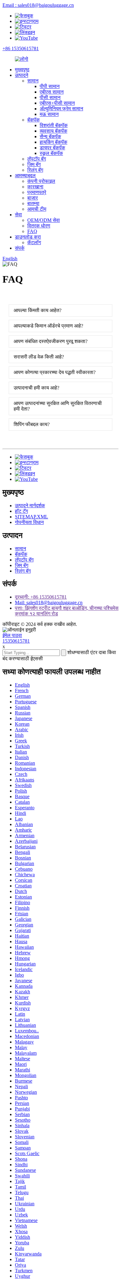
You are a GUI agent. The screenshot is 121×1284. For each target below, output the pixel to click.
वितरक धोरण (38, 225)
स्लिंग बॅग (35, 170)
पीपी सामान (50, 86)
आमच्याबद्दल (25, 175)
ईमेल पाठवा (12, 635)
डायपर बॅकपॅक (52, 147)
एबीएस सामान (52, 92)
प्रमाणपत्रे (36, 192)
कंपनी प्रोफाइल (41, 181)
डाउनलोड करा (28, 237)
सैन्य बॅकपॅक (50, 136)
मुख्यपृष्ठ (22, 69)
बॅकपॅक (33, 119)
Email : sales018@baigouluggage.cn (38, 5)
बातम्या (33, 203)
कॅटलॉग (34, 242)
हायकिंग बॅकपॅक (53, 142)
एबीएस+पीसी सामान (57, 103)
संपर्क (20, 248)
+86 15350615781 (20, 48)
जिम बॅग (34, 164)
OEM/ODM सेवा (43, 220)
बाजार (32, 197)
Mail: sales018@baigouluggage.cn (49, 602)
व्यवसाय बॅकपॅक (53, 131)
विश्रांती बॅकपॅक (54, 125)
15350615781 (16, 641)
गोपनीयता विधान (29, 522)
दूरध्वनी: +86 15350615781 (41, 597)
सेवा (18, 214)
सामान (32, 80)
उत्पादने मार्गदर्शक (30, 505)
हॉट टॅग (21, 511)
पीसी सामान (50, 97)
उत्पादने (21, 75)
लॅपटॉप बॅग (36, 158)
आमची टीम (36, 209)
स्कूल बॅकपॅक (51, 153)
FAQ (32, 231)
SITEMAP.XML (31, 516)
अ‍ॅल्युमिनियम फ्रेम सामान (61, 108)
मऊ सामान (49, 114)
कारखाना (35, 186)
